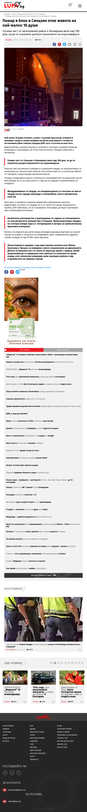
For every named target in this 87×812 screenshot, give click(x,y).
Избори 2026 (62, 747)
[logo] (14, 6)
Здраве (32, 729)
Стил (32, 744)
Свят (14, 14)
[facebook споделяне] (54, 44)
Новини (42, 14)
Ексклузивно (10, 649)
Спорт (5, 735)
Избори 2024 (62, 744)
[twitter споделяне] (64, 44)
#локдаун (40, 267)
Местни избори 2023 (65, 741)
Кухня (32, 735)
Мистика (33, 747)
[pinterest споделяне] (59, 44)
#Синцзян (8, 267)
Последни (24, 350)
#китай (47, 267)
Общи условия (63, 732)
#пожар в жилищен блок (24, 267)
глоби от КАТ (62, 738)
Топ (35, 14)
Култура (6, 741)
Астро (32, 756)
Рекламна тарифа (64, 729)
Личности (34, 760)
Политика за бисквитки (67, 735)
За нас (59, 726)
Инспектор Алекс (37, 732)
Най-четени (63, 350)
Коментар (34, 741)
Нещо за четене (9, 738)
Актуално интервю (38, 753)
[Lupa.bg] (7, 131)
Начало (7, 14)
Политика (7, 732)
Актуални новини (25, 14)
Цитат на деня (35, 750)
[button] (51, 663)
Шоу (31, 726)
